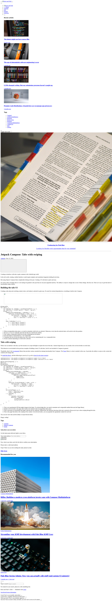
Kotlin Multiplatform (6, 530)
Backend (9, 118)
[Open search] (1, 130)
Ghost (24, 589)
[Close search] (1, 582)
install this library (6, 355)
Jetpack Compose (8, 425)
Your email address (5, 436)
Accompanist (15, 351)
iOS (5, 10)
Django (6, 11)
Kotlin (5, 426)
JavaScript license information (8, 592)
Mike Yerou (4, 451)
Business (9, 121)
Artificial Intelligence (12, 117)
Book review (10, 120)
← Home (6, 7)
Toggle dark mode (5, 131)
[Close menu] (1, 3)
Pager (64, 351)
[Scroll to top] (14, 265)
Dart (8, 125)
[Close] (21, 595)
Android (6, 8)
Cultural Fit (10, 124)
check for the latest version (41, 355)
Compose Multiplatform (13, 122)
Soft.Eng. (6, 13)
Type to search (5, 584)
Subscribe (3, 437)
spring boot (3, 572)
